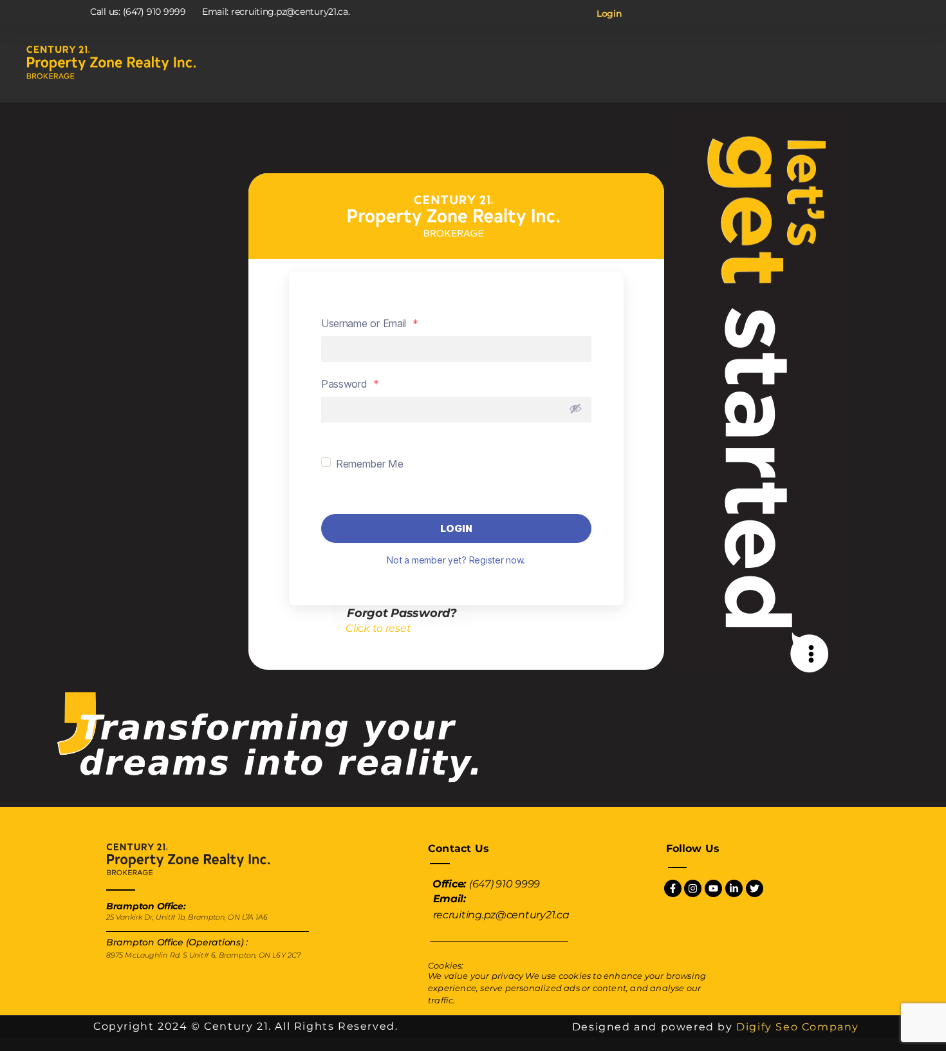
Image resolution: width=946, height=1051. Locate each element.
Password (350, 383)
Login (609, 13)
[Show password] (575, 408)
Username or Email (369, 323)
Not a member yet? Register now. (456, 559)
